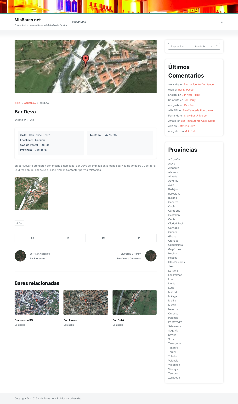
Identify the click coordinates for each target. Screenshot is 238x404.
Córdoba (173, 227)
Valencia (173, 360)
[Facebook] (32, 238)
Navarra (173, 309)
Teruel (172, 352)
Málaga (172, 296)
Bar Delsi (118, 320)
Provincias (79, 21)
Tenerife (173, 347)
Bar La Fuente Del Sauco (199, 84)
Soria (171, 339)
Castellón (174, 215)
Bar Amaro (70, 320)
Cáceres (173, 202)
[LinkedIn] (139, 238)
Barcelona (174, 193)
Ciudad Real (175, 223)
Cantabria (20, 120)
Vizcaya (173, 369)
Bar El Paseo (186, 89)
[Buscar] (222, 22)
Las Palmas (175, 274)
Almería (172, 176)
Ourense (173, 313)
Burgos (172, 197)
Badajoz (173, 189)
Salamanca (174, 326)
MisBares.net (28, 19)
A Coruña (174, 159)
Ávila (171, 185)
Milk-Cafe (190, 131)
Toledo (172, 356)
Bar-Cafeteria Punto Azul (198, 110)
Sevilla (172, 335)
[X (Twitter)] (68, 238)
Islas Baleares (176, 262)
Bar (32, 120)
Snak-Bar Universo (195, 115)
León (171, 279)
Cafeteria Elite (186, 126)
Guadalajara (175, 244)
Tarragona (174, 343)
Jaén (171, 266)
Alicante (173, 172)
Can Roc (189, 105)
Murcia (172, 304)
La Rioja (173, 270)
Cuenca (172, 232)
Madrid (172, 292)
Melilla (172, 300)
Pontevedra (175, 322)
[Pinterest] (103, 238)
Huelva (172, 253)
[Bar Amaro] (85, 302)
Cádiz (171, 206)
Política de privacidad (69, 398)
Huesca (172, 257)
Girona (172, 236)
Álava (171, 163)
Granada (173, 240)
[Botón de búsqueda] (217, 46)
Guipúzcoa (174, 249)
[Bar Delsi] (135, 302)
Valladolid (174, 364)
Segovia (173, 330)
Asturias (173, 180)
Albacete (173, 167)
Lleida (172, 283)
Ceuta (172, 219)
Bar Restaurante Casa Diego (198, 120)
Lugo (171, 287)
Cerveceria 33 (24, 320)
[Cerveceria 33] (37, 302)
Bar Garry (190, 100)
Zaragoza (174, 377)
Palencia (173, 317)
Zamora (173, 373)
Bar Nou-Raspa (191, 94)
